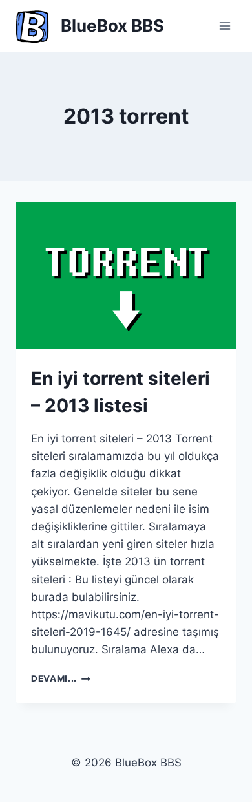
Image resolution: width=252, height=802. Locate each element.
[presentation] (126, 275)
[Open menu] (224, 26)
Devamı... (60, 678)
